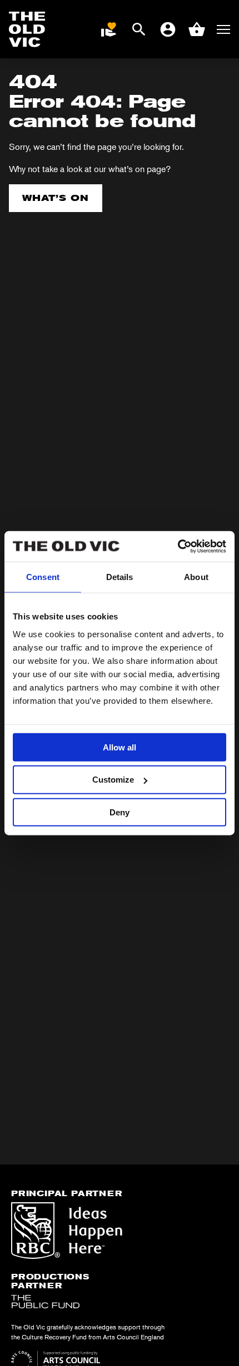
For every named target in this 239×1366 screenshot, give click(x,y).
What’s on (55, 198)
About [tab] (196, 577)
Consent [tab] (42, 577)
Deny (119, 812)
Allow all (119, 747)
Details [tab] (119, 577)
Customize (113, 779)
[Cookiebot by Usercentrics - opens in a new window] (177, 546)
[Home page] (27, 29)
